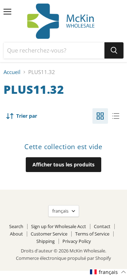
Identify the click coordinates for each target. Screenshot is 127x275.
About (16, 234)
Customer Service (49, 234)
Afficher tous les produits (63, 164)
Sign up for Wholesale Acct (58, 226)
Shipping (45, 241)
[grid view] (100, 116)
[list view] (115, 116)
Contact (102, 226)
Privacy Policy (76, 241)
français (60, 211)
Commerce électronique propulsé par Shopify (63, 258)
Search (16, 226)
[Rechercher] (113, 50)
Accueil (12, 72)
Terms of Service (92, 234)
